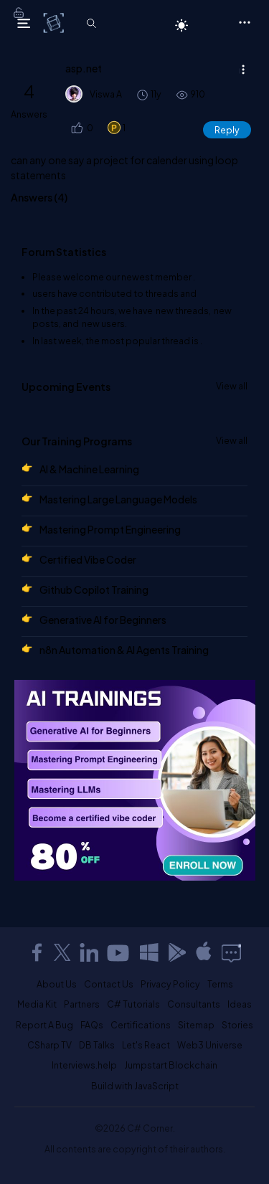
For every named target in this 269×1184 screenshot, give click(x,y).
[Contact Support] (231, 952)
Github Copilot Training (93, 589)
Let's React (146, 1045)
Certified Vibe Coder (87, 559)
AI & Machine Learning (89, 469)
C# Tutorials (133, 1004)
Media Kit (37, 1004)
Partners (82, 1004)
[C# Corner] (55, 22)
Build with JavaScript (135, 1085)
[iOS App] (203, 952)
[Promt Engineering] (134, 780)
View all (231, 386)
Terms (220, 984)
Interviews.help (84, 1065)
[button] (75, 128)
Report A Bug (44, 1025)
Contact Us (108, 984)
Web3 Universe (209, 1045)
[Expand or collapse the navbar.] (23, 23)
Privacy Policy (170, 984)
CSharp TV (49, 1045)
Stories (237, 1025)
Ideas (239, 1004)
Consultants (193, 1004)
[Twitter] (62, 952)
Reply (227, 130)
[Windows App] (149, 952)
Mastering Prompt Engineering (110, 529)
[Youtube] (119, 952)
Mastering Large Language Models (118, 499)
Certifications (140, 1025)
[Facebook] (36, 952)
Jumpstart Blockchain (170, 1065)
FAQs (91, 1025)
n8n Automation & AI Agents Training (124, 649)
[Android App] (176, 952)
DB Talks (97, 1045)
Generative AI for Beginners (102, 619)
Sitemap (196, 1025)
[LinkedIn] (89, 952)
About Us (57, 984)
